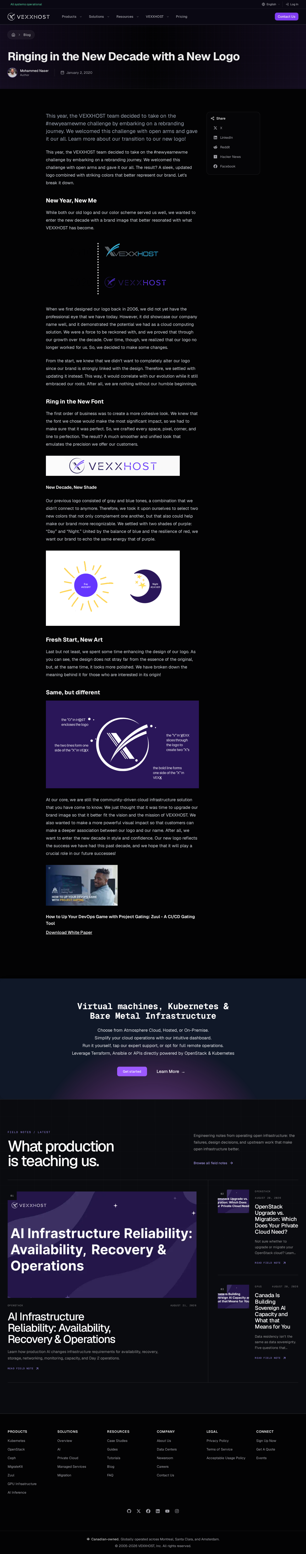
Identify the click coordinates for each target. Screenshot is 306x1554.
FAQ (110, 1475)
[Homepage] (28, 16)
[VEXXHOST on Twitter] (138, 1511)
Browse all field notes (210, 1163)
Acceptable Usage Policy (226, 1458)
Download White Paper (69, 932)
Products (69, 16)
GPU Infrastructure (22, 1484)
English (271, 4)
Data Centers (167, 1449)
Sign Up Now (266, 1441)
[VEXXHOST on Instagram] (177, 1511)
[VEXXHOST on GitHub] (129, 1511)
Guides (112, 1449)
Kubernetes (16, 1441)
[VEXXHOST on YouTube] (167, 1511)
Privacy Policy (218, 1441)
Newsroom (165, 1458)
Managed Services (71, 1466)
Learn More (171, 1071)
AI (58, 1449)
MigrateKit (15, 1466)
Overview (64, 1441)
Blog (27, 35)
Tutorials (113, 1458)
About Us (164, 1441)
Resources (124, 16)
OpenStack (16, 1449)
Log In (294, 4)
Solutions (96, 16)
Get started (132, 1071)
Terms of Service (220, 1449)
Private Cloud (67, 1458)
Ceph (12, 1458)
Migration (64, 1475)
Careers (163, 1466)
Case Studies (117, 1441)
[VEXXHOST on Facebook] (148, 1511)
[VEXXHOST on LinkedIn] (157, 1511)
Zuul (11, 1475)
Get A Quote (265, 1449)
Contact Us (286, 16)
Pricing (181, 16)
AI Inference (17, 1492)
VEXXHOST (155, 16)
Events (261, 1458)
